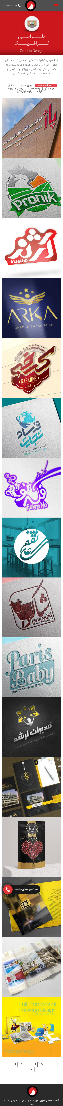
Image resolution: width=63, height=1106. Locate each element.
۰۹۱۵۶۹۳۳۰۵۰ (10, 5)
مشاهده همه (44, 85)
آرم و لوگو (50, 88)
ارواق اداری (26, 85)
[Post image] (31, 128)
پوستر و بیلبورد (15, 88)
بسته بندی (34, 88)
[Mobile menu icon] (56, 6)
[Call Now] (7, 889)
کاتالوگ (41, 91)
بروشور (11, 85)
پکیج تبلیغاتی (24, 91)
